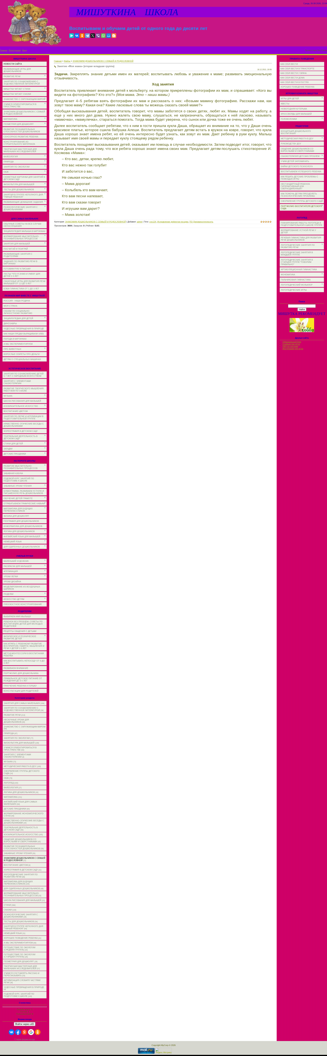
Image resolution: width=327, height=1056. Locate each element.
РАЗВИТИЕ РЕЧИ (12, 715)
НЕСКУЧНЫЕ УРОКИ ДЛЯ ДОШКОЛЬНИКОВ (16, 721)
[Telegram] (87, 35)
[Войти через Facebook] (18, 1032)
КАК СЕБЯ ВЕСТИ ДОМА (292, 78)
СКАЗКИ (8, 910)
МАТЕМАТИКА (10, 797)
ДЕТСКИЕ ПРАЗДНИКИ (15, 809)
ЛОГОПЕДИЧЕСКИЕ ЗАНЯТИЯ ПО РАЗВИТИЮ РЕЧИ (21, 875)
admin (139, 222)
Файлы (67, 61)
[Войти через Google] (31, 1032)
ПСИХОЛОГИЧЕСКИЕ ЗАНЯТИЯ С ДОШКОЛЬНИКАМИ (21, 915)
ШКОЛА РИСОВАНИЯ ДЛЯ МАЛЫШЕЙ (22, 900)
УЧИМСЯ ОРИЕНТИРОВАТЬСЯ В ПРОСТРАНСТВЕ (20, 748)
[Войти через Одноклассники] (37, 1032)
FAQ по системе (290, 346)
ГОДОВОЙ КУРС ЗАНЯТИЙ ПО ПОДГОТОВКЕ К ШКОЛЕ (19, 995)
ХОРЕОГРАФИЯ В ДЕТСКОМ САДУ (21, 870)
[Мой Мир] (108, 35)
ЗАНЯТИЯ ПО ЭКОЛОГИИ (17, 738)
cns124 (152, 222)
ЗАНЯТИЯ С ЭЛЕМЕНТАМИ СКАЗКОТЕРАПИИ (17, 755)
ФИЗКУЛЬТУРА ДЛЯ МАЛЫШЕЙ (19, 743)
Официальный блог (292, 342)
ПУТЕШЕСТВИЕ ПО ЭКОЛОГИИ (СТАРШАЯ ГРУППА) (19, 955)
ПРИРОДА (9, 733)
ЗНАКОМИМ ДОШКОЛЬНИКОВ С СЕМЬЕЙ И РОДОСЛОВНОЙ (103, 61)
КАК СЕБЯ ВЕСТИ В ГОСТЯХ (294, 82)
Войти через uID (24, 1024)
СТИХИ (7, 905)
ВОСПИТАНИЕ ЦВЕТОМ (16, 865)
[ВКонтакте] (77, 35)
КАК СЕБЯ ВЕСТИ (289, 64)
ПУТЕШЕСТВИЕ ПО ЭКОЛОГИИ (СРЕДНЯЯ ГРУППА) (19, 948)
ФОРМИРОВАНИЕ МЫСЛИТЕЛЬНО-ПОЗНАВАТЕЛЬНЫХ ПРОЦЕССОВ (21, 894)
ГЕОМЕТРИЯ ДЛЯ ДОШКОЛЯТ (19, 961)
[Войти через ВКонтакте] (11, 1032)
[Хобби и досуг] (302, 331)
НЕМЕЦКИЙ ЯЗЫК (13, 933)
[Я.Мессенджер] (71, 35)
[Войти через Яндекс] (24, 1032)
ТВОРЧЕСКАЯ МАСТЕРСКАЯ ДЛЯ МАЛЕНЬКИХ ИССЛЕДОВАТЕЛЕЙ (20, 967)
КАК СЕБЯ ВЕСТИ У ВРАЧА (293, 73)
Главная (3, 50)
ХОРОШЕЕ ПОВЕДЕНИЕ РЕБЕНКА (21, 938)
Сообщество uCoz (291, 344)
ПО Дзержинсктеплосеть (201, 222)
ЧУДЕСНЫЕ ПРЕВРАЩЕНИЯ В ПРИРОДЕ (24, 987)
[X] (92, 35)
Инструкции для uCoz (293, 349)
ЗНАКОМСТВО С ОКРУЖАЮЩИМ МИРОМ (24, 727)
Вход (24, 50)
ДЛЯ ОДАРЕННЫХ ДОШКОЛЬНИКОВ (22, 888)
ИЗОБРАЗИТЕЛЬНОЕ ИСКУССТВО (21, 834)
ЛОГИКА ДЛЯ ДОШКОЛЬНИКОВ (19, 792)
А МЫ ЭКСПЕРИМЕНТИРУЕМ (18, 943)
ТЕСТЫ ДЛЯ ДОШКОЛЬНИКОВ (19, 921)
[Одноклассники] (82, 35)
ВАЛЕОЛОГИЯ (11, 787)
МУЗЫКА (8, 761)
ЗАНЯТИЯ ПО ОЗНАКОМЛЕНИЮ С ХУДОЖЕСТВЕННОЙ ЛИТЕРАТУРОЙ (22, 709)
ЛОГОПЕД (9, 783)
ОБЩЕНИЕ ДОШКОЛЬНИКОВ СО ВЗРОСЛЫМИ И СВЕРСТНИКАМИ (20, 840)
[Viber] (98, 35)
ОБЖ (6, 778)
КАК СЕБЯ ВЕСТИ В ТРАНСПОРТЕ (297, 68)
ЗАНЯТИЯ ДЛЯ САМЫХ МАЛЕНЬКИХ (22, 703)
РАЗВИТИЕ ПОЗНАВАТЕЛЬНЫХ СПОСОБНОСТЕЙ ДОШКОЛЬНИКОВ (22, 847)
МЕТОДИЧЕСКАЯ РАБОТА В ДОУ (20, 766)
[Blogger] (114, 35)
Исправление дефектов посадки (172, 222)
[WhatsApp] (103, 35)
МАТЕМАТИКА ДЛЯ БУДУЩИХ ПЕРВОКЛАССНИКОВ (18, 882)
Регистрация (15, 50)
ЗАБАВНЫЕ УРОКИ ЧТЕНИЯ (18, 853)
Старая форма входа (24, 1039)
